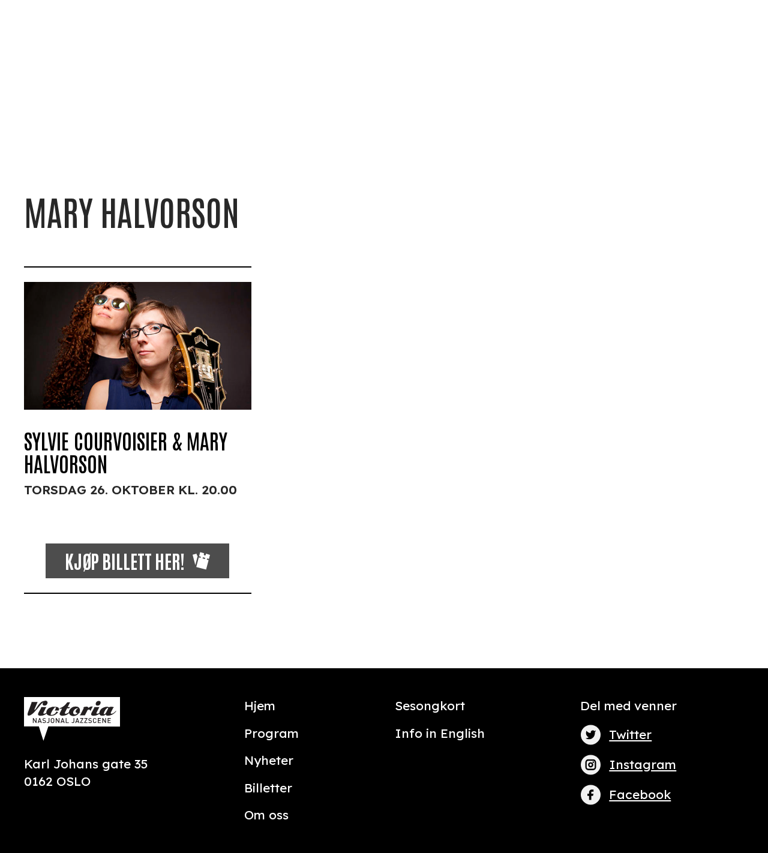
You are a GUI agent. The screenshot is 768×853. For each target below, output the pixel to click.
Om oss (266, 814)
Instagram (642, 764)
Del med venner (628, 705)
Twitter (630, 734)
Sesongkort (430, 705)
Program (271, 733)
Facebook (640, 794)
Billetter (268, 787)
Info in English (440, 733)
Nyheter (268, 760)
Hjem (259, 705)
